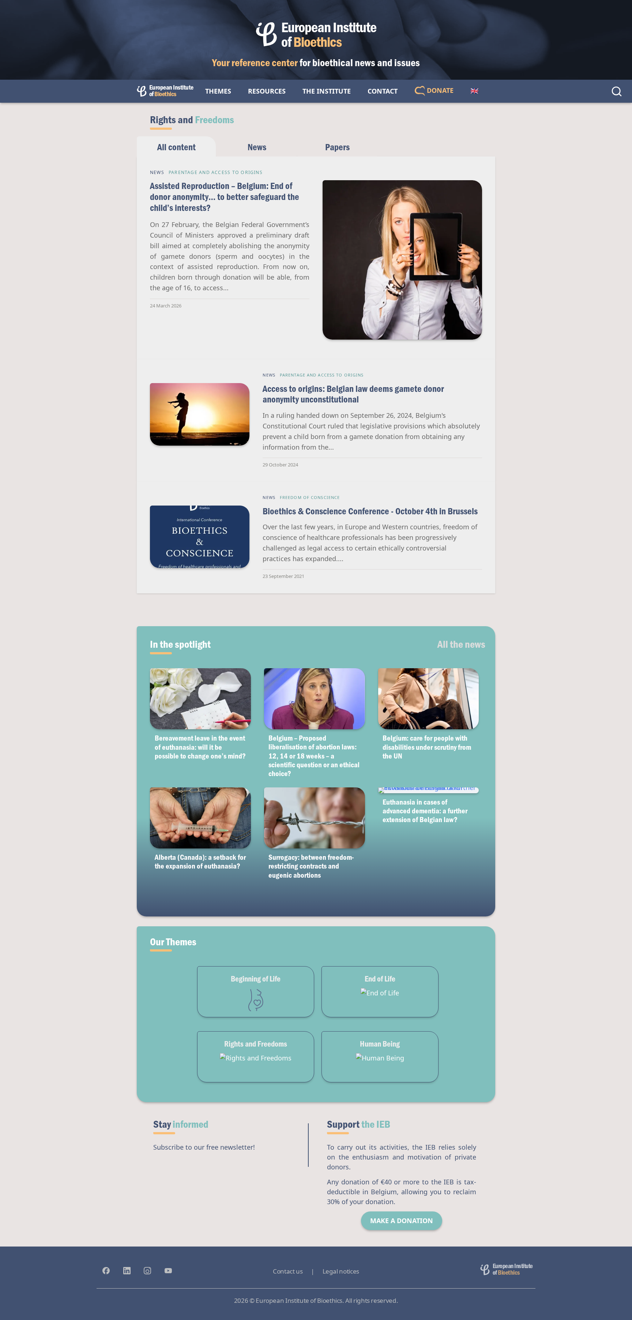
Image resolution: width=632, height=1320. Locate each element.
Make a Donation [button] (401, 1220)
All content (176, 146)
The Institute (326, 91)
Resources (267, 91)
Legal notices (341, 1271)
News (257, 146)
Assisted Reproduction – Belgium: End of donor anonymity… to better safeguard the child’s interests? (224, 196)
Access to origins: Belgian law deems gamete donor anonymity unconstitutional (353, 394)
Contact (383, 91)
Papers (337, 146)
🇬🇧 (474, 91)
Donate (439, 90)
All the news (461, 643)
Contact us (287, 1271)
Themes (218, 91)
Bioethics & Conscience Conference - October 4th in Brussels (370, 511)
